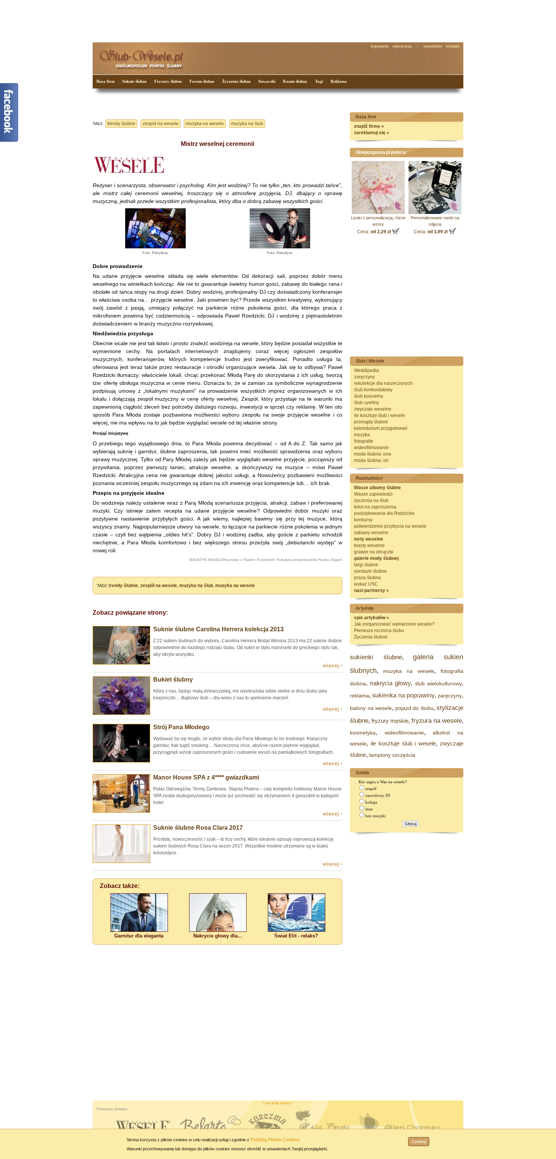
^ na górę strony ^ (278, 1103)
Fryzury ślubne (168, 81)
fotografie (363, 441)
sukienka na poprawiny (403, 695)
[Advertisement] (234, 20)
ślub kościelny (368, 396)
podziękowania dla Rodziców (384, 513)
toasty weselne (369, 545)
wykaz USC (366, 584)
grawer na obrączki (373, 552)
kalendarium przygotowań (380, 428)
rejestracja (402, 46)
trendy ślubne (121, 123)
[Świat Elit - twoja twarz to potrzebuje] (296, 930)
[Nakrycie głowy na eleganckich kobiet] (218, 930)
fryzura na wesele (437, 720)
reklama (359, 696)
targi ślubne (366, 564)
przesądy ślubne (371, 422)
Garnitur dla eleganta (138, 936)
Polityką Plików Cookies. (275, 1139)
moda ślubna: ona (372, 454)
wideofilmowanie (371, 447)
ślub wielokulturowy (438, 683)
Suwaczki (266, 81)
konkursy (363, 519)
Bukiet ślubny (173, 679)
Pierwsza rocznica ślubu (379, 630)
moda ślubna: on (371, 460)
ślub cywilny (366, 402)
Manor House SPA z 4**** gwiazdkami (206, 777)
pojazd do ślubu (414, 708)
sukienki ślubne (376, 657)
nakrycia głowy (390, 683)
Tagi (319, 81)
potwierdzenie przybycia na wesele (390, 526)
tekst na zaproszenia (375, 507)
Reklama (339, 81)
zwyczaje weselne (372, 409)
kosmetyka (363, 733)
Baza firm (105, 81)
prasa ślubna (367, 577)
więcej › (332, 665)
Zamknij (419, 1141)
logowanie (380, 46)
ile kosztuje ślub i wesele (379, 415)
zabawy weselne (371, 532)
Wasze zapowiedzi (373, 494)
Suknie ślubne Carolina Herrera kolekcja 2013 (218, 629)
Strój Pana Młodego (181, 727)
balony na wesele (371, 708)
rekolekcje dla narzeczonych (383, 383)
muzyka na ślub (247, 123)
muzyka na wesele (205, 123)
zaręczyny (364, 377)
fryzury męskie (389, 720)
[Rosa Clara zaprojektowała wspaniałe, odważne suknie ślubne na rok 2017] (121, 861)
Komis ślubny (295, 81)
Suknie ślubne (134, 81)
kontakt (453, 46)
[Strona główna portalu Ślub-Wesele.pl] (146, 57)
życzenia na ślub (371, 500)
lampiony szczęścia (392, 755)
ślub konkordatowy (373, 389)
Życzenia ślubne (236, 81)
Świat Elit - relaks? (296, 936)
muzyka (362, 434)
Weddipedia (366, 370)
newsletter (433, 46)
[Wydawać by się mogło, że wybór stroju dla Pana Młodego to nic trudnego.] (121, 761)
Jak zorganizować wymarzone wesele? (394, 624)
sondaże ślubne (370, 571)
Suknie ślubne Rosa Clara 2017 (198, 827)
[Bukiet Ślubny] (121, 713)
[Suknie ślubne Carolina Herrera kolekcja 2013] (121, 663)
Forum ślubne (201, 81)
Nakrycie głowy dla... (217, 936)
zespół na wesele (161, 123)
